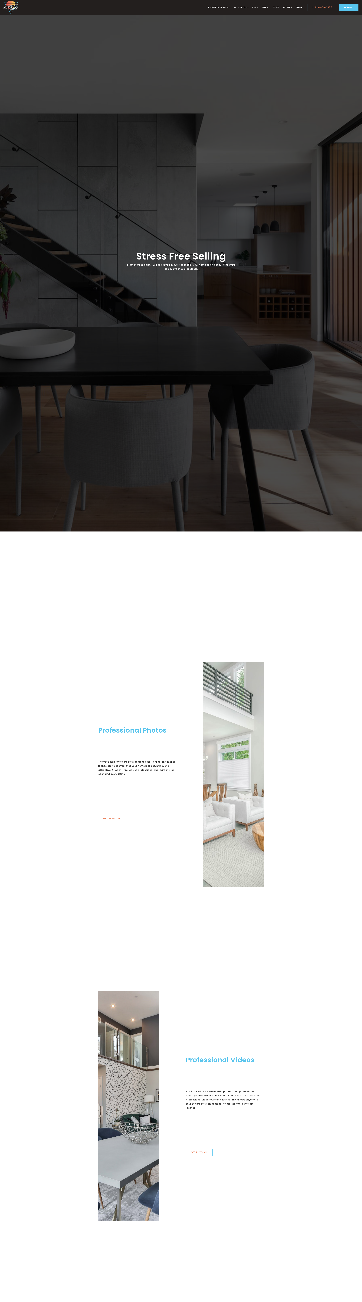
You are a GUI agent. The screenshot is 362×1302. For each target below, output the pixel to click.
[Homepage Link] (11, 7)
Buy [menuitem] (254, 7)
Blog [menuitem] (299, 7)
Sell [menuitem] (264, 7)
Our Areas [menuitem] (240, 7)
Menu (349, 7)
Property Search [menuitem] (218, 7)
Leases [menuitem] (275, 7)
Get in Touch (111, 818)
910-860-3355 (323, 7)
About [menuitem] (287, 7)
